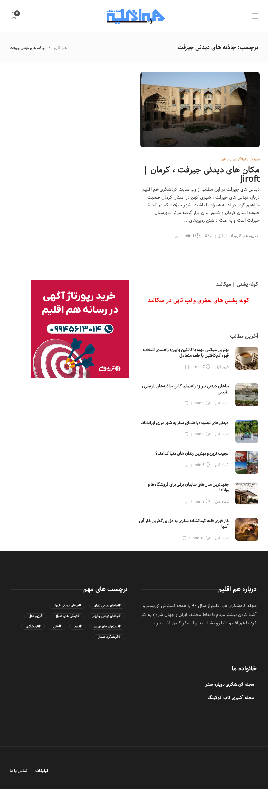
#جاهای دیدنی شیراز (67, 605)
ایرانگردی (239, 159)
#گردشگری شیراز (109, 637)
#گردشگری (33, 626)
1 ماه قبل (222, 403)
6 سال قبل (225, 236)
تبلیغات (41, 771)
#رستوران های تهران (107, 626)
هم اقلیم (60, 48)
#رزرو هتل (35, 616)
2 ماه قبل (222, 434)
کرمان (225, 159)
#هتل (57, 626)
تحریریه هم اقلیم (247, 236)
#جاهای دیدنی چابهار (106, 616)
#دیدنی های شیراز (67, 616)
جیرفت (255, 159)
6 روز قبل (222, 367)
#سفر (77, 626)
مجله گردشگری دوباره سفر (229, 684)
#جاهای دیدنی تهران (107, 605)
